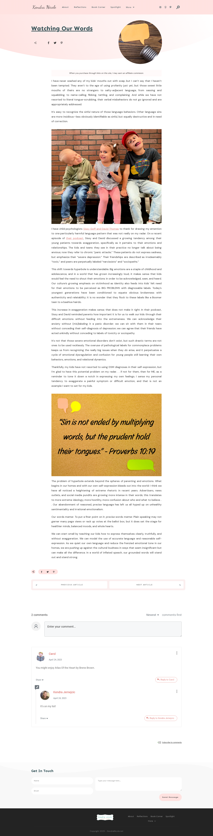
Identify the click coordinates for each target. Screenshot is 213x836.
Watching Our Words (62, 28)
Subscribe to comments (172, 742)
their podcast (74, 238)
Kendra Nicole (44, 7)
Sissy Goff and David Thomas (101, 229)
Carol (52, 654)
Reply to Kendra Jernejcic (162, 718)
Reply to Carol (167, 679)
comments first (172, 615)
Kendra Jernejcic (64, 692)
